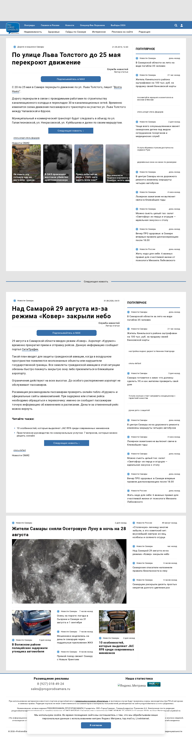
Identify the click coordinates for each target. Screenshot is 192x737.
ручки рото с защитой (139, 410)
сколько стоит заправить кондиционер (155, 396)
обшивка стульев (152, 147)
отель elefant (20, 450)
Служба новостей (117, 69)
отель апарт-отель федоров (27, 138)
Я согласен (96, 725)
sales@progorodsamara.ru (50, 689)
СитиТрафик (30, 349)
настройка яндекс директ (141, 351)
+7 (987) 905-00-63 (71, 711)
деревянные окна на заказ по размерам (156, 162)
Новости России (147, 249)
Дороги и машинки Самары (30, 47)
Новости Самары (148, 58)
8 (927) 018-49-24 (50, 684)
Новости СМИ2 (21, 143)
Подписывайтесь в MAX (71, 79)
